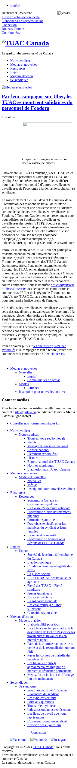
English (15, 5)
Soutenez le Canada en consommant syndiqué (42, 502)
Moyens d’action (21, 76)
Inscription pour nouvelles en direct (42, 391)
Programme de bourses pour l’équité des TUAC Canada (46, 541)
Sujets (31, 376)
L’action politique (39, 562)
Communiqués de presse (43, 380)
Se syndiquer (19, 80)
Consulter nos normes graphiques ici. (35, 423)
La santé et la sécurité (41, 535)
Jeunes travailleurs (39, 593)
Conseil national (38, 450)
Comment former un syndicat (47, 721)
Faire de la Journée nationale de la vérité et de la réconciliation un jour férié (51, 647)
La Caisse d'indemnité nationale (48, 508)
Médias (24, 384)
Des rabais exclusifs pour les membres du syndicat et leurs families (46, 527)
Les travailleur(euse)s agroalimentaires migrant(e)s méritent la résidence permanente (49, 667)
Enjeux (15, 72)
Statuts (31, 442)
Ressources (17, 68)
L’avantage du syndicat (43, 694)
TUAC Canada (43, 747)
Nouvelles (26, 372)
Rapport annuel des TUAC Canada (51, 461)
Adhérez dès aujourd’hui (44, 725)
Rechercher (9, 13)
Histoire (32, 458)
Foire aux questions (40, 702)
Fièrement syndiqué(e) (42, 454)
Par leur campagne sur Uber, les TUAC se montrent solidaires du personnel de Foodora (37, 102)
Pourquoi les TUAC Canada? (47, 690)
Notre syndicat (20, 60)
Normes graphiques (40, 465)
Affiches (33, 388)
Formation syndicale (41, 520)
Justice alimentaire (39, 597)
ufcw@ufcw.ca (25, 412)
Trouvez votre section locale (46, 438)
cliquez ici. (57, 354)
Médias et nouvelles (23, 64)
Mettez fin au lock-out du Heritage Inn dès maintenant (50, 676)
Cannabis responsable (42, 613)
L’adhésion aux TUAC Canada (48, 469)
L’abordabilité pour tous (43, 624)
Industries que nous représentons (49, 709)
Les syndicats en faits (41, 698)
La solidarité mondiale (42, 601)
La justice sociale (38, 574)
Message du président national (47, 446)
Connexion (38, 732)
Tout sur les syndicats (41, 706)
